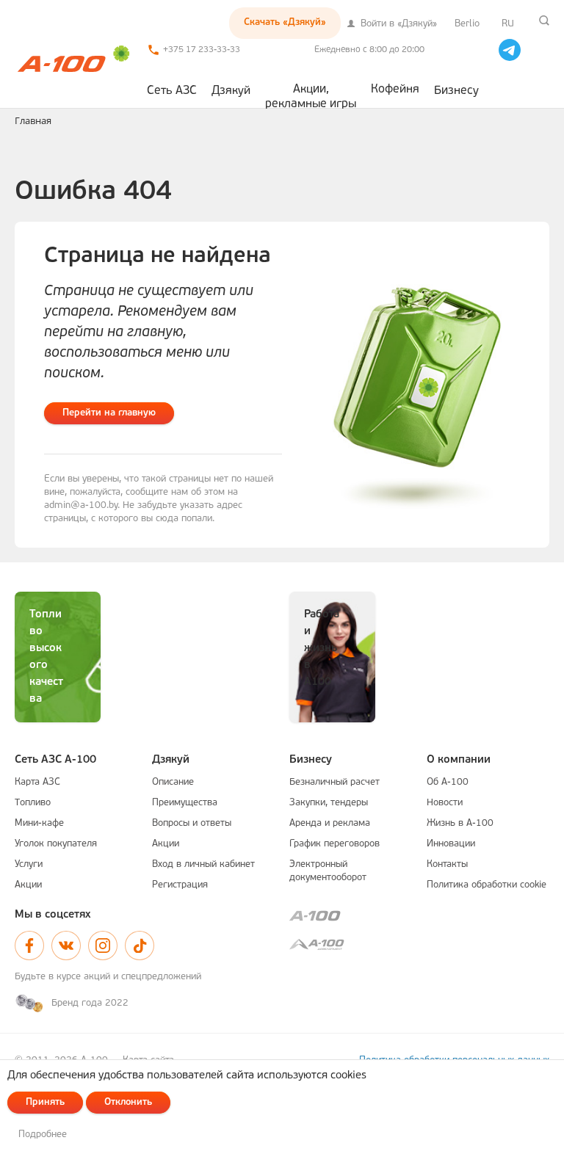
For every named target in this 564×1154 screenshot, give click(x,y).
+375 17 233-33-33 (201, 50)
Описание (173, 782)
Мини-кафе (39, 823)
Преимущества (184, 803)
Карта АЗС (37, 782)
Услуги (29, 864)
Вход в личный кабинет (203, 864)
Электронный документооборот (327, 871)
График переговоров (334, 844)
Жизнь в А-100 (460, 823)
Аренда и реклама (329, 823)
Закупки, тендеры (328, 803)
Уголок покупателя (56, 844)
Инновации (451, 844)
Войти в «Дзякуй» (397, 24)
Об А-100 (448, 782)
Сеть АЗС (172, 91)
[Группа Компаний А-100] (419, 915)
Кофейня (395, 89)
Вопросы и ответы (191, 823)
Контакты (447, 864)
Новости (445, 803)
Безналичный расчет (334, 782)
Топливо (33, 803)
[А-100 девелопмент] (419, 944)
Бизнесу (456, 91)
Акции (28, 885)
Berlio (467, 24)
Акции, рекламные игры (310, 96)
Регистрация (180, 885)
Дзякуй (231, 91)
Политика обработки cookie (486, 885)
